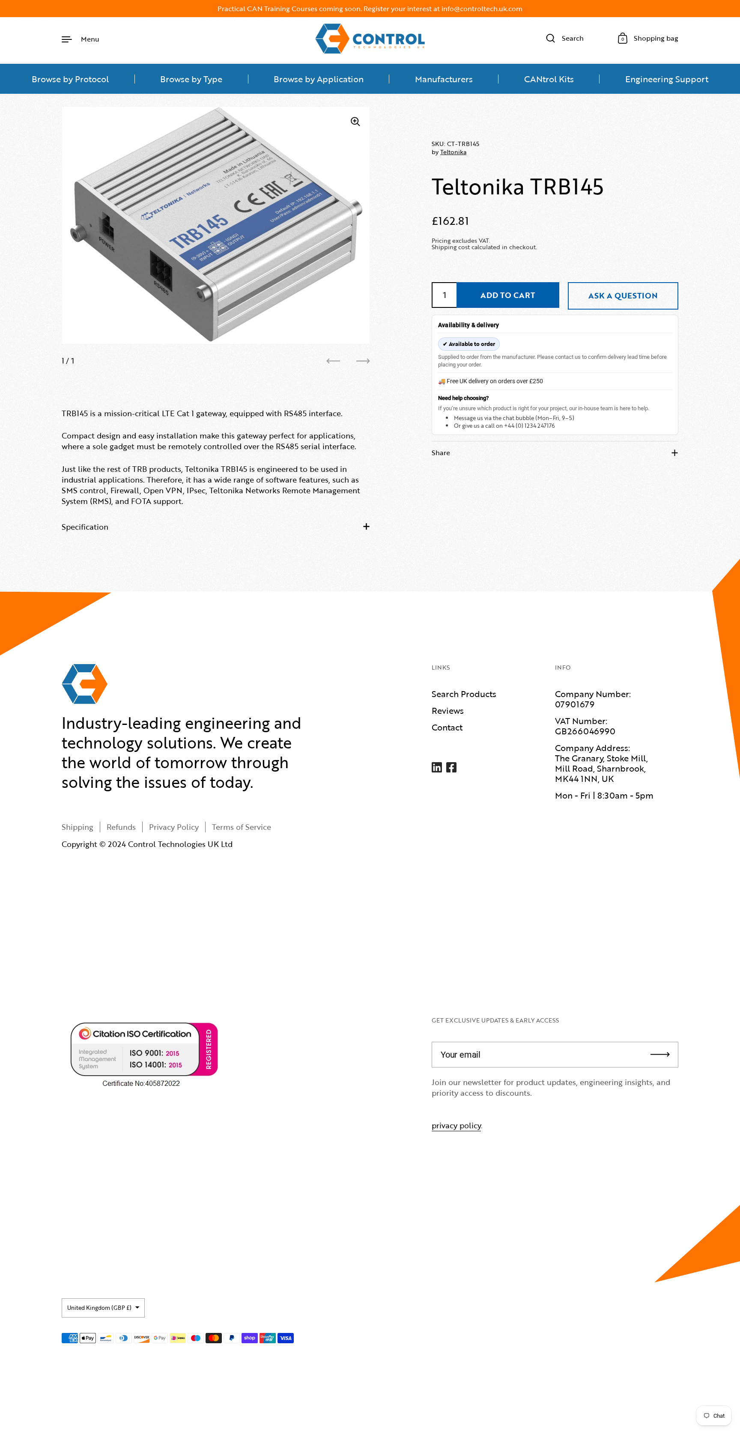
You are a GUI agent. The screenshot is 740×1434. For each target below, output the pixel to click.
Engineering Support (666, 78)
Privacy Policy (174, 826)
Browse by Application (319, 78)
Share (441, 452)
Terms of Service (241, 826)
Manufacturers (444, 78)
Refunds (121, 826)
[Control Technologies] (370, 39)
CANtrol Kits (549, 78)
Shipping (77, 826)
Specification (85, 526)
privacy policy (456, 1125)
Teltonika (453, 151)
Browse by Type (191, 78)
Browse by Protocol (70, 78)
